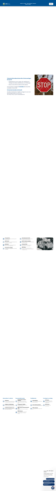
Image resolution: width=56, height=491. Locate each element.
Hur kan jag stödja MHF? (50, 478)
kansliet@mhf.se (21, 94)
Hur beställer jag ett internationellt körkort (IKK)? (48, 481)
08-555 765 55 (11, 94)
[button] (52, 487)
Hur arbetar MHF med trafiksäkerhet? (47, 484)
